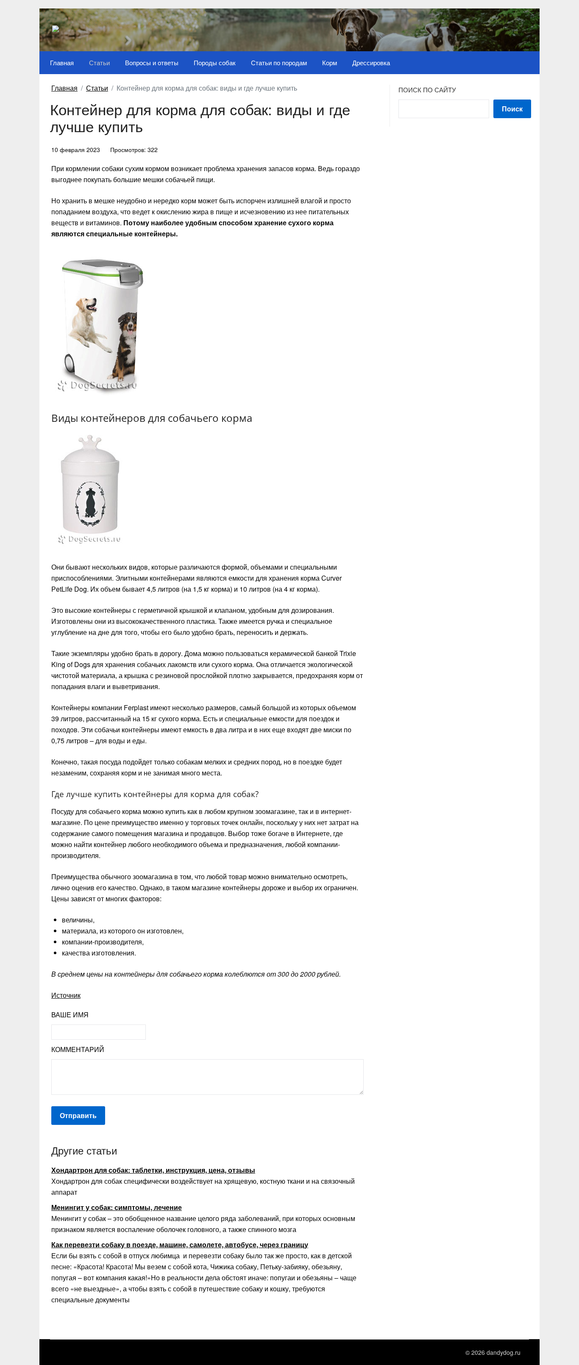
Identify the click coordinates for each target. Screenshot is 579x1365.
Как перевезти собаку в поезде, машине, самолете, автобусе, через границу (179, 1244)
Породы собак (215, 62)
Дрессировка (371, 62)
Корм (329, 62)
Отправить (78, 1115)
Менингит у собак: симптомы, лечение (116, 1207)
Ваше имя (70, 1014)
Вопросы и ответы (151, 62)
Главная (62, 62)
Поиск (512, 109)
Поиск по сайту (427, 89)
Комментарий (77, 1049)
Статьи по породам (279, 62)
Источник (66, 995)
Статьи (99, 62)
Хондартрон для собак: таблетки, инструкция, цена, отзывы (153, 1170)
